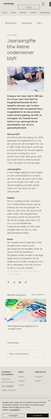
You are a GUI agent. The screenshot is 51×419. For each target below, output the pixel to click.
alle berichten (11, 23)
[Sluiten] (48, 402)
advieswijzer (26, 23)
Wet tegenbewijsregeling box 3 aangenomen (23, 327)
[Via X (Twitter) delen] (14, 282)
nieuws (21, 376)
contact (21, 385)
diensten (21, 381)
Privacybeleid (14, 410)
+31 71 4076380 (7, 386)
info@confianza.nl (9, 390)
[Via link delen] (26, 282)
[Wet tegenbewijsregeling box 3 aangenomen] (25, 310)
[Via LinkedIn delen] (20, 282)
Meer (39, 23)
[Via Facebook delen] (8, 282)
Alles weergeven (37, 294)
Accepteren (37, 415)
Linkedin (38, 381)
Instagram (39, 376)
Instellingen (13, 415)
